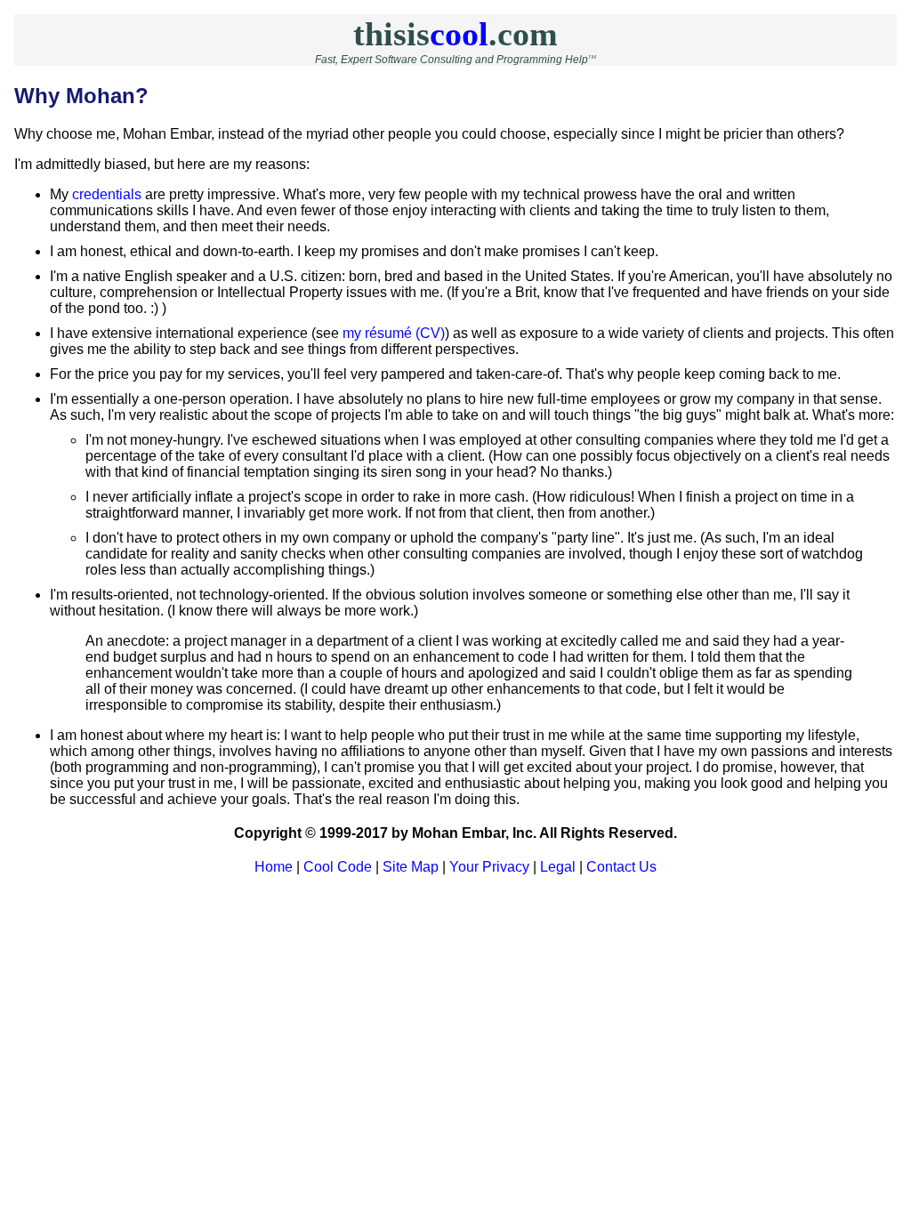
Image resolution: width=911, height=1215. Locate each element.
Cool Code (337, 866)
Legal (558, 866)
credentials (106, 194)
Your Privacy (489, 866)
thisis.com (455, 33)
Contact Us (621, 866)
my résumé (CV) (394, 333)
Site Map (411, 866)
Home (273, 866)
